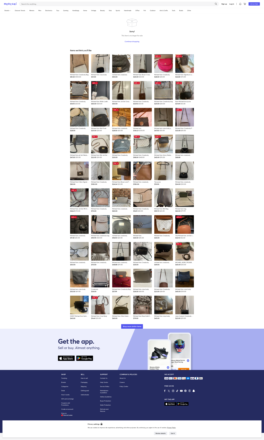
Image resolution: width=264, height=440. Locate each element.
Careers (122, 382)
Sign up (224, 4)
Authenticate (85, 395)
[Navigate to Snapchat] (194, 391)
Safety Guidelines (105, 397)
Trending (64, 378)
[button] (240, 4)
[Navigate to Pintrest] (185, 391)
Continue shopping (132, 41)
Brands (63, 382)
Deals (63, 391)
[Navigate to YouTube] (181, 391)
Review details (161, 433)
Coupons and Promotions (65, 404)
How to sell (84, 378)
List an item (254, 4)
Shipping (83, 386)
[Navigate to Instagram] (173, 391)
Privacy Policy (171, 428)
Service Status (104, 386)
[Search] (216, 4)
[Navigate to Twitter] (169, 391)
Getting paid (85, 391)
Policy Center (124, 386)
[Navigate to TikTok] (177, 391)
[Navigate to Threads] (189, 391)
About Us (123, 378)
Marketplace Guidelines (104, 392)
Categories (64, 386)
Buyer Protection (105, 401)
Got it (173, 433)
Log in (231, 4)
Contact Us (103, 378)
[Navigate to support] (166, 378)
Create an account (67, 409)
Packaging (84, 382)
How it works (65, 395)
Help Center (104, 382)
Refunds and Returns (104, 410)
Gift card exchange (67, 399)
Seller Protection (105, 405)
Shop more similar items (132, 326)
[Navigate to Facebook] (165, 391)
